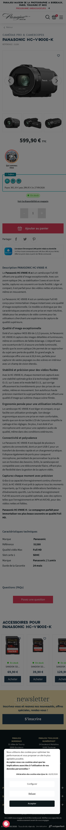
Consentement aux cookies (6, 824)
